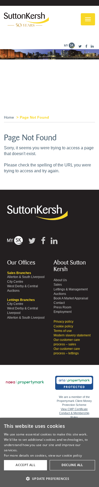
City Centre (15, 282)
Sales (58, 284)
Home (9, 117)
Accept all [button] (25, 465)
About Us (60, 280)
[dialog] (49, 452)
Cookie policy (63, 326)
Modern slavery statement (72, 335)
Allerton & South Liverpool (26, 277)
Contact (59, 303)
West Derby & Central (22, 286)
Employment (63, 312)
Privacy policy (63, 321)
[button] (49, 478)
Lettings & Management (71, 289)
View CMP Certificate (74, 409)
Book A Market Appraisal (71, 298)
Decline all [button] (72, 465)
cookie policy (72, 455)
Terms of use (63, 331)
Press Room (62, 307)
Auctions (13, 291)
